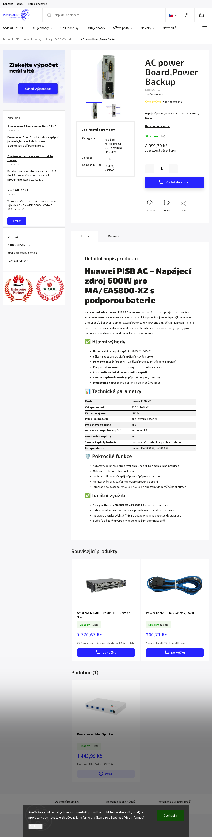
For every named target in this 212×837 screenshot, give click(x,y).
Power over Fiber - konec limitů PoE (31, 126)
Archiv (17, 221)
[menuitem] (15, 28)
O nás (20, 4)
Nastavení (35, 826)
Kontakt (8, 4)
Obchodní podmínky (67, 802)
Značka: (154, 94)
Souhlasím (170, 815)
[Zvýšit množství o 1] (173, 168)
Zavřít (197, 217)
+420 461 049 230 (17, 261)
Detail (109, 773)
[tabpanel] (106, 610)
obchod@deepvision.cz (22, 253)
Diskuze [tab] (114, 236)
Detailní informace (157, 126)
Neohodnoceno (172, 101)
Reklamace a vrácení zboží (174, 802)
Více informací (134, 817)
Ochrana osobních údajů (120, 802)
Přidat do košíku (178, 182)
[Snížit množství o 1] (149, 168)
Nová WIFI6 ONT (17, 190)
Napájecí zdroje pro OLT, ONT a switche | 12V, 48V (114, 146)
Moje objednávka (37, 4)
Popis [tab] (85, 236)
